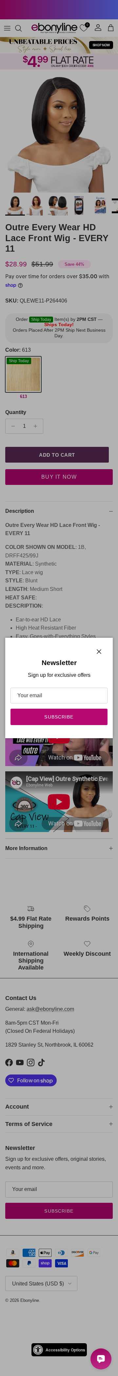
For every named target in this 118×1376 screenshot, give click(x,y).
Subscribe (58, 716)
